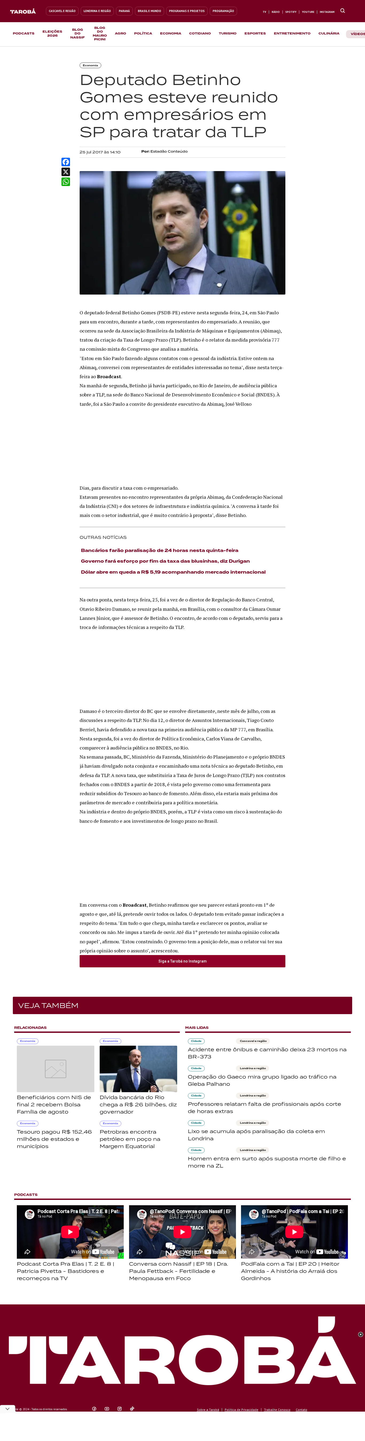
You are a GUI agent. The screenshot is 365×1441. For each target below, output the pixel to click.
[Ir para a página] (342, 11)
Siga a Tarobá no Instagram (182, 961)
